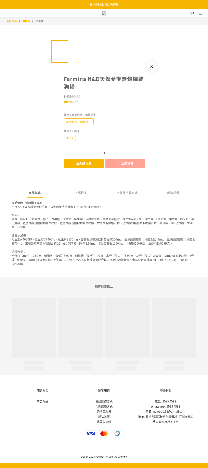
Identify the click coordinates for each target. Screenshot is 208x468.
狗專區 (26, 21)
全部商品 (11, 21)
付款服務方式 (104, 406)
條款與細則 (104, 422)
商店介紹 (42, 401)
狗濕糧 (39, 21)
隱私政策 (104, 416)
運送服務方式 (104, 401)
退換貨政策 (104, 411)
